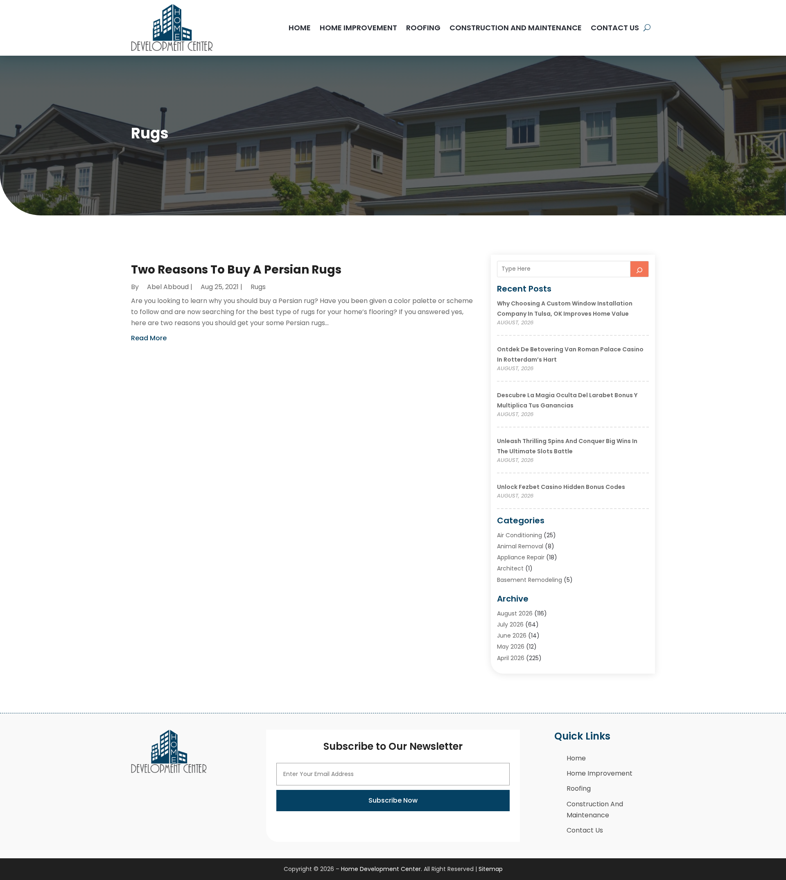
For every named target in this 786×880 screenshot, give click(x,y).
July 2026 (510, 624)
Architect (510, 568)
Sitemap (491, 869)
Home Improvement (358, 28)
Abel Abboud (168, 287)
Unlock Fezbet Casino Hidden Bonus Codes (561, 487)
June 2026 (511, 635)
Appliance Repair (520, 557)
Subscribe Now (393, 800)
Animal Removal (520, 546)
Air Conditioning (519, 535)
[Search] (639, 269)
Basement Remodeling (529, 580)
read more (149, 338)
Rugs (258, 287)
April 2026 (510, 658)
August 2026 (515, 613)
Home (300, 28)
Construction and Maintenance (515, 28)
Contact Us (615, 28)
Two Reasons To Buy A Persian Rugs (236, 270)
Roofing (423, 28)
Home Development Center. (381, 869)
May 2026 (510, 646)
